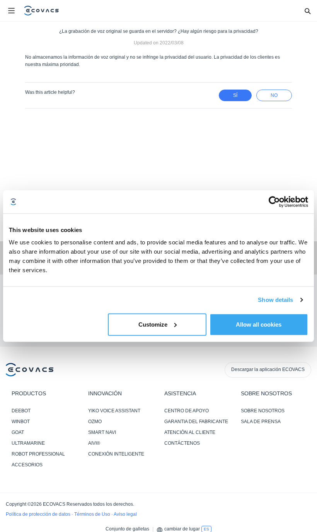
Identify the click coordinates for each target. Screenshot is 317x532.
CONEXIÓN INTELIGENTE (116, 454)
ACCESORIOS (27, 465)
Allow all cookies (258, 324)
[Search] (307, 11)
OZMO (95, 421)
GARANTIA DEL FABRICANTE (196, 421)
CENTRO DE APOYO (186, 410)
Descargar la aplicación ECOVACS (268, 369)
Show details (275, 299)
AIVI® (94, 443)
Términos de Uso (92, 514)
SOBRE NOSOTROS (263, 410)
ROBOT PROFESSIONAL (38, 454)
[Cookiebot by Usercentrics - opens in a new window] (274, 202)
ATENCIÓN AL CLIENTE (189, 432)
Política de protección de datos (39, 514)
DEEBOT (21, 410)
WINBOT (21, 421)
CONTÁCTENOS (182, 443)
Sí (235, 95)
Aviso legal (125, 514)
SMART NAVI (102, 432)
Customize (152, 324)
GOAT (18, 432)
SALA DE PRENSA (261, 421)
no (274, 95)
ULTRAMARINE (28, 443)
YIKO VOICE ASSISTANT (114, 410)
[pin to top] (303, 426)
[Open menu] (11, 10)
